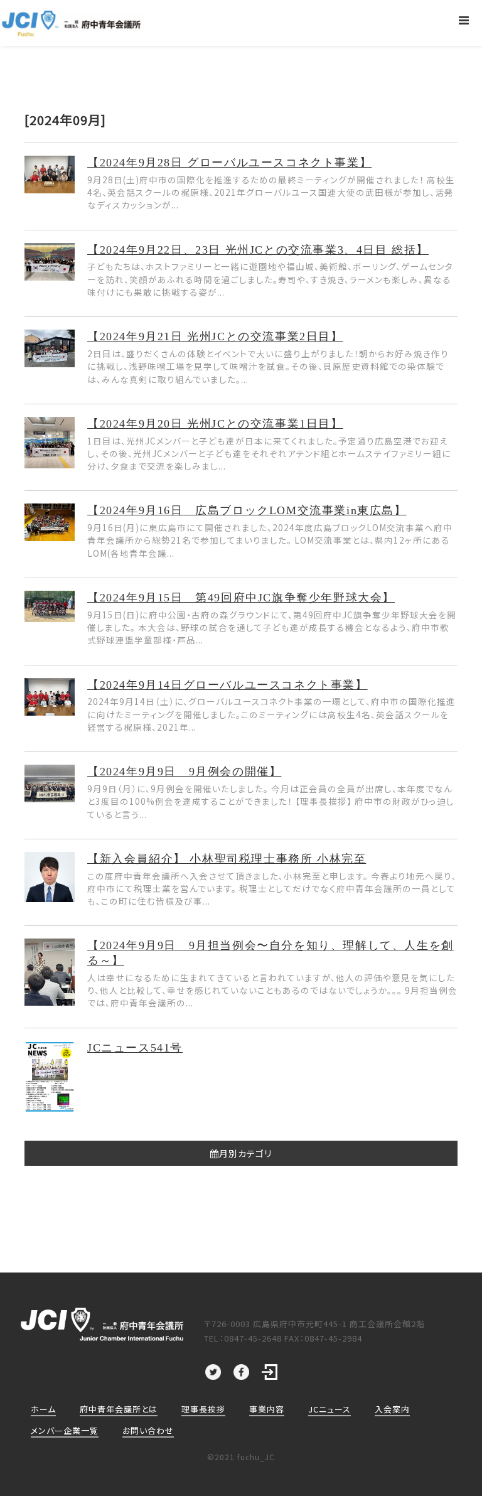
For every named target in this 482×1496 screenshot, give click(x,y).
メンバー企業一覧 (65, 1430)
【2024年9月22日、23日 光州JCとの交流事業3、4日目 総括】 (258, 250)
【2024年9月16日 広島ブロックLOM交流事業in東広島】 (247, 510)
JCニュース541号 (135, 1047)
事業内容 (266, 1409)
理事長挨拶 (203, 1409)
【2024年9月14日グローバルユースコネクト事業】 (227, 685)
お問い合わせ (148, 1430)
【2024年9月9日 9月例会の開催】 (184, 771)
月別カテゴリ (245, 1153)
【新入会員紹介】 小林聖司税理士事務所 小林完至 (226, 859)
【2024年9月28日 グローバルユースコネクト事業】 (229, 162)
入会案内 (392, 1409)
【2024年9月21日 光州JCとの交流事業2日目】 (215, 336)
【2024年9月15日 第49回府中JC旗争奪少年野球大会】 (241, 597)
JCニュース (329, 1409)
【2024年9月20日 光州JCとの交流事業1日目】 (215, 423)
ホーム (43, 1409)
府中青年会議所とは (119, 1409)
